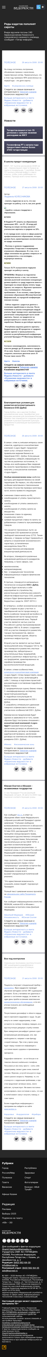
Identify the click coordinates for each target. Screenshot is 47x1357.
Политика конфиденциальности (16, 1323)
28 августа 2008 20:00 (32, 62)
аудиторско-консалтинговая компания (21, 672)
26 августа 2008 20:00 (32, 436)
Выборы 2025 (9, 1213)
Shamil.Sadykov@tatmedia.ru (16, 1249)
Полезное (10, 62)
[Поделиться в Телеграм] (30, 110)
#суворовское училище (22, 86)
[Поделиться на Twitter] (16, 110)
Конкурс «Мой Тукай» (32, 1188)
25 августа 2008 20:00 (32, 808)
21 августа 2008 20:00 (32, 978)
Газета (5, 1182)
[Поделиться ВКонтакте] (23, 110)
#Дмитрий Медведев (14, 915)
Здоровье (30, 1172)
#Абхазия (30, 915)
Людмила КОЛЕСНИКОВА (17, 196)
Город (5, 1168)
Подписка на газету (12, 1218)
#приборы (36, 1114)
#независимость (12, 917)
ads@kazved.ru (10, 1270)
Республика (31, 1168)
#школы (16, 361)
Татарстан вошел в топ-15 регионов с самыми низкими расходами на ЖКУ (22, 132)
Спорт (28, 1177)
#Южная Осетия (29, 917)
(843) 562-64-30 (22, 1262)
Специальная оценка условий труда (18, 1325)
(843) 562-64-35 (30, 1268)
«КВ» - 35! (7, 1222)
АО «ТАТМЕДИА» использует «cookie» (19, 1312)
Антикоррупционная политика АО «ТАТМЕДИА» (23, 1327)
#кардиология (23, 1114)
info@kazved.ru (10, 1265)
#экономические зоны (24, 744)
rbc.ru (19, 815)
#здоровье (9, 1114)
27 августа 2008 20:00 (32, 187)
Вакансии (7, 1187)
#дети (7, 86)
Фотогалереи (31, 1182)
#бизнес (8, 744)
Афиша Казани (9, 1194)
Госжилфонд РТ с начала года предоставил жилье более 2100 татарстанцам (22, 147)
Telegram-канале (27, 92)
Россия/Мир (8, 1172)
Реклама (6, 1209)
